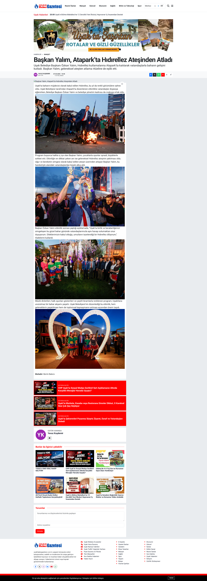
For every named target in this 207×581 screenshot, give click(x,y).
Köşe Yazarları (123, 549)
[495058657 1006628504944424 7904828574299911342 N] (80, 123)
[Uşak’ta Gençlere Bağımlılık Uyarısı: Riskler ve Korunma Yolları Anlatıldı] (110, 485)
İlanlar (149, 547)
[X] (39, 566)
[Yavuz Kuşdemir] (41, 434)
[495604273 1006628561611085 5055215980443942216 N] (80, 269)
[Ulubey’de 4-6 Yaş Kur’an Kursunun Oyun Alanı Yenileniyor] (110, 458)
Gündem (121, 547)
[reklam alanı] (103, 35)
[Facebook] (35, 566)
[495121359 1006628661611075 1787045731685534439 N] (80, 338)
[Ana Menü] (171, 6)
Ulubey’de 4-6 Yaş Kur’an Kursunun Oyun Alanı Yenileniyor (109, 470)
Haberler (37, 54)
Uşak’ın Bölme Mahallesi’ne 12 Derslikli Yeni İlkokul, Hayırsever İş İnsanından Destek (79, 497)
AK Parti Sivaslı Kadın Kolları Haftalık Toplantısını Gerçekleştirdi (49, 496)
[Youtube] (51, 566)
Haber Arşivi (88, 559)
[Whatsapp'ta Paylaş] (159, 75)
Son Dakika (151, 554)
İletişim (149, 559)
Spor (140, 6)
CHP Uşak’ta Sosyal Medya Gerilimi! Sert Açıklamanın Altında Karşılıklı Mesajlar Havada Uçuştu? (80, 471)
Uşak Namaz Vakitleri (92, 547)
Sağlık (112, 6)
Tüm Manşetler (89, 554)
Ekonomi (103, 6)
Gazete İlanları (123, 544)
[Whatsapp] (55, 566)
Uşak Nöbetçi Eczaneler (92, 542)
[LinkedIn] (47, 566)
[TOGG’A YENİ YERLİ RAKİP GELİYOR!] (50, 458)
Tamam (171, 578)
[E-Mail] (49, 438)
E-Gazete (121, 542)
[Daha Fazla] (163, 75)
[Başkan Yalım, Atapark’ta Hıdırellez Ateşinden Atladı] (80, 81)
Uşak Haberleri (152, 556)
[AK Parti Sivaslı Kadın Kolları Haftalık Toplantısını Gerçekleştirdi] (50, 485)
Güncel (92, 6)
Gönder (40, 531)
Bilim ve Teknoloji (126, 6)
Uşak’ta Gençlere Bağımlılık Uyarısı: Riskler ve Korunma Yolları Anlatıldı (81, 14)
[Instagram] (43, 566)
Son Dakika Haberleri (91, 556)
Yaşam (120, 559)
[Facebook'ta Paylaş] (150, 75)
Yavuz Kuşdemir (55, 433)
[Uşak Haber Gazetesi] (48, 6)
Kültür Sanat (151, 549)
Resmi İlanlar (70, 6)
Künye (120, 561)
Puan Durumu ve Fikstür (92, 552)
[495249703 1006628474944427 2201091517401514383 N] (80, 196)
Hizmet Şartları (123, 564)
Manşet (83, 6)
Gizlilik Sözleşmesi (153, 561)
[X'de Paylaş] (154, 75)
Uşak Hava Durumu (91, 544)
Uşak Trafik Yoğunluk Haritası (94, 549)
